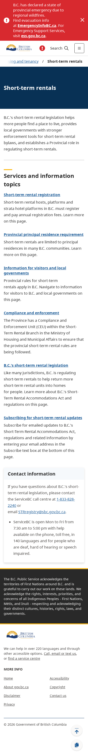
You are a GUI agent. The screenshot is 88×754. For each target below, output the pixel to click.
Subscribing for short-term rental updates (43, 417)
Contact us (58, 695)
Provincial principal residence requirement (44, 234)
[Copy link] (76, 745)
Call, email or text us (60, 653)
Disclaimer (12, 695)
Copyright (57, 687)
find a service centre (24, 658)
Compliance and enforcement (31, 312)
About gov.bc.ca (16, 687)
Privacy (9, 704)
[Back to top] (76, 730)
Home (8, 678)
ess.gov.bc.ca (33, 35)
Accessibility (59, 678)
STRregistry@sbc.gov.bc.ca (41, 511)
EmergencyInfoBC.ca (37, 25)
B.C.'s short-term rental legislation (36, 365)
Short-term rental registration (32, 194)
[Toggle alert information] (42, 48)
